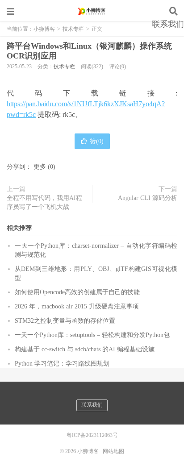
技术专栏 (64, 66)
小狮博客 (92, 11)
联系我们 (168, 24)
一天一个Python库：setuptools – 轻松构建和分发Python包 (92, 335)
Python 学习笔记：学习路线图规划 (62, 363)
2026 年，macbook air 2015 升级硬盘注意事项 (77, 306)
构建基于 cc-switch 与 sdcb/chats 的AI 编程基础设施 (85, 349)
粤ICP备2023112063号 (92, 435)
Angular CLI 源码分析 (147, 198)
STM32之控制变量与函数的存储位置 (65, 320)
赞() (97, 141)
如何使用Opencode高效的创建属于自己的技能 (77, 292)
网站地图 (113, 451)
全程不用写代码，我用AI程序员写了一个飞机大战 (44, 202)
